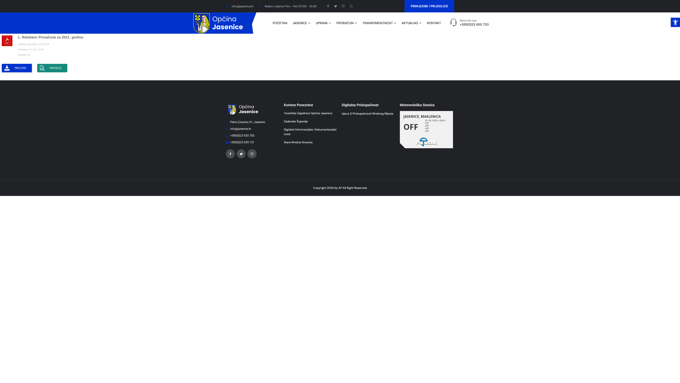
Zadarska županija (296, 121)
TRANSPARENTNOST (377, 23)
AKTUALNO (410, 23)
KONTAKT (434, 23)
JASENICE (300, 23)
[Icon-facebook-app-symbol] (230, 153)
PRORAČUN (345, 23)
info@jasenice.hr (243, 6)
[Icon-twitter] (241, 153)
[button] (675, 22)
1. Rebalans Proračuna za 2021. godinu (50, 37)
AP (340, 188)
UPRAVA (322, 23)
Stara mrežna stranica (298, 142)
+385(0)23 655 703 (474, 24)
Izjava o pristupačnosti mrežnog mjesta (367, 113)
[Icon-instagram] (251, 153)
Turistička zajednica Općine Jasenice (308, 113)
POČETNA (280, 23)
